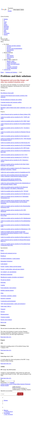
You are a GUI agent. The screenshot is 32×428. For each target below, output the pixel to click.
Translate (12, 382)
